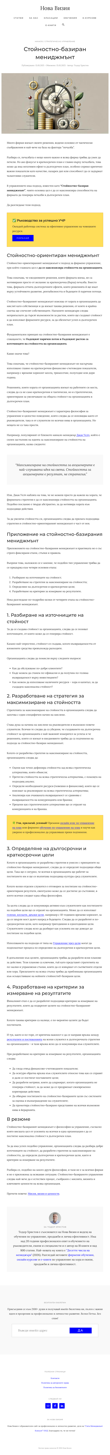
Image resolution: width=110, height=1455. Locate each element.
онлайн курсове (27, 1259)
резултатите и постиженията (24, 1039)
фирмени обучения (81, 1255)
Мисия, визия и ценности (43, 1193)
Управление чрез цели (67, 943)
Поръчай (23, 238)
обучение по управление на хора (60, 827)
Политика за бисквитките (55, 1387)
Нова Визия (55, 8)
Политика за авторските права (55, 1383)
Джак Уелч (82, 435)
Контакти (55, 1378)
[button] (63, 24)
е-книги (46, 1259)
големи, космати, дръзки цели (25, 914)
